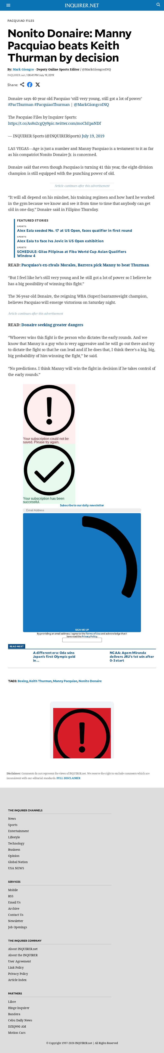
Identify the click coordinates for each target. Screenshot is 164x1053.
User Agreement (19, 961)
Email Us (14, 902)
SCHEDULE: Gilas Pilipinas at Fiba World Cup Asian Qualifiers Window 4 (71, 253)
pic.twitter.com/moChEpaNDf (75, 123)
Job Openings (17, 927)
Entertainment (18, 831)
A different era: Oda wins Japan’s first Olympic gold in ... (54, 656)
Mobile (13, 890)
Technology (16, 843)
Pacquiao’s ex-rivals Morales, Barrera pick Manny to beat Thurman (85, 264)
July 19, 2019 (93, 135)
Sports (12, 825)
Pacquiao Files (20, 21)
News (12, 819)
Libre (12, 1002)
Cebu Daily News (20, 1020)
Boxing (23, 681)
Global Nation (18, 862)
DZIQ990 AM (17, 1026)
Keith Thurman (40, 681)
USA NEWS (16, 868)
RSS (10, 896)
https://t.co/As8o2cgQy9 (28, 123)
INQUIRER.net (16, 75)
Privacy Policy (89, 636)
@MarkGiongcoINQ (96, 69)
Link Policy (16, 967)
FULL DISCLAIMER (68, 778)
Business (14, 849)
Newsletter (15, 921)
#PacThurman (20, 104)
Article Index (17, 980)
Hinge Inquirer (18, 1008)
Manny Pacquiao (65, 681)
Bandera (14, 1014)
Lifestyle (14, 837)
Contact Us (15, 915)
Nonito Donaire (90, 681)
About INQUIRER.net (23, 949)
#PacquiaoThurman (52, 104)
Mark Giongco (23, 69)
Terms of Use (93, 633)
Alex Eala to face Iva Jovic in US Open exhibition (60, 240)
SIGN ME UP (82, 630)
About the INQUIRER (23, 955)
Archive (13, 908)
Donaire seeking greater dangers (52, 324)
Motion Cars (16, 1033)
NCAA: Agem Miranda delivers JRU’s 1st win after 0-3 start (132, 656)
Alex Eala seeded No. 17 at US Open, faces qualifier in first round (74, 230)
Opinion (13, 856)
